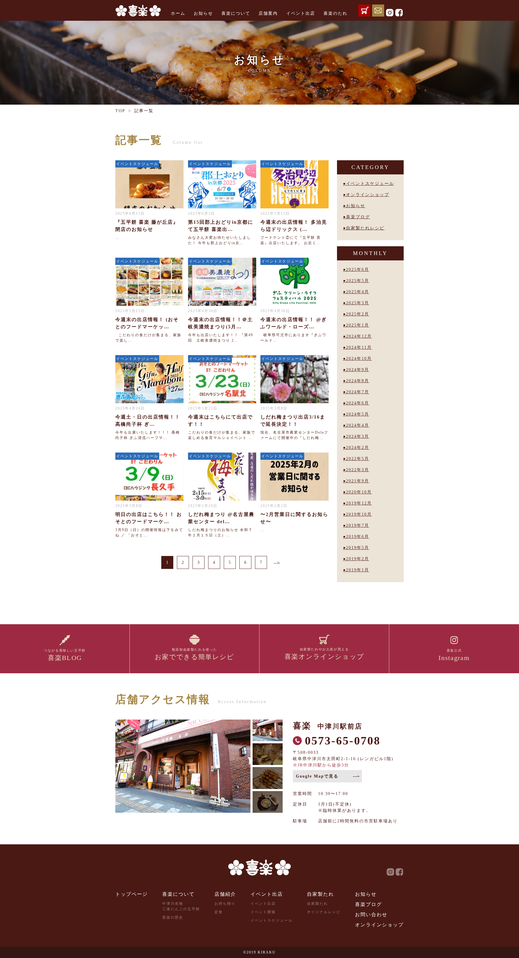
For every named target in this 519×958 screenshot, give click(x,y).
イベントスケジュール (370, 183)
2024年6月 (357, 403)
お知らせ (203, 13)
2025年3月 (357, 303)
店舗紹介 (225, 894)
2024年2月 (357, 447)
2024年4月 (357, 425)
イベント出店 (300, 13)
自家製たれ (320, 894)
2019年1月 (357, 570)
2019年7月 (357, 525)
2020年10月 (359, 492)
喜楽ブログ (358, 217)
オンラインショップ (367, 194)
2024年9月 (357, 369)
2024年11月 (359, 347)
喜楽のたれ (335, 13)
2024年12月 (359, 336)
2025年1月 (357, 325)
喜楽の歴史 (172, 917)
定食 (218, 912)
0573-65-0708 (343, 740)
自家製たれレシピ (365, 228)
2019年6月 (357, 536)
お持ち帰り (224, 903)
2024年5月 (357, 414)
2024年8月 (357, 381)
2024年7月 (357, 392)
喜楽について (235, 13)
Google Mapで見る (317, 776)
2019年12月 (359, 503)
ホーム (178, 13)
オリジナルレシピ (324, 912)
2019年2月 (357, 559)
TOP (120, 111)
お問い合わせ (371, 914)
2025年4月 (357, 292)
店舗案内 (268, 13)
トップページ (131, 894)
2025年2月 (357, 314)
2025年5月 (357, 280)
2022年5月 (357, 458)
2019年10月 (359, 514)
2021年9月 (357, 481)
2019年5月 (357, 547)
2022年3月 (357, 470)
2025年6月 (357, 269)
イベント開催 (263, 912)
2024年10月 (359, 358)
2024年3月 (357, 436)
